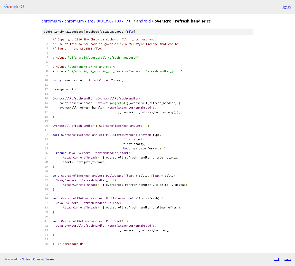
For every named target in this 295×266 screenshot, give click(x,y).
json (287, 259)
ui (131, 21)
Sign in (286, 7)
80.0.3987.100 (109, 21)
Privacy (38, 259)
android (143, 21)
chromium (51, 21)
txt (276, 259)
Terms (49, 259)
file (130, 32)
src (90, 21)
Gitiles (26, 259)
